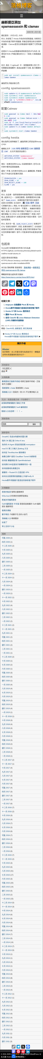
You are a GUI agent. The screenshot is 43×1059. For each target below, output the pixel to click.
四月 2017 (6, 792)
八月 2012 (6, 1006)
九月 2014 (6, 915)
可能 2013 (6, 974)
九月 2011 (6, 1033)
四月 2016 (6, 839)
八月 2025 (6, 558)
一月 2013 (6, 990)
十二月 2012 (7, 994)
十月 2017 (6, 768)
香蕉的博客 (6, 510)
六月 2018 (6, 736)
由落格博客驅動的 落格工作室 (13, 403)
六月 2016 (6, 831)
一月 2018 (6, 756)
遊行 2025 (6, 562)
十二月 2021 (7, 625)
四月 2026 (6, 542)
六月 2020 (6, 669)
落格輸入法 (6, 518)
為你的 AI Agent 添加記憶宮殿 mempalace (18, 445)
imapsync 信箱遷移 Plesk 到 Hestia (19, 305)
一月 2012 (6, 1029)
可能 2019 (6, 700)
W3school (6, 496)
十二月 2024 (7, 574)
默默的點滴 (6, 492)
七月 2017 (6, 780)
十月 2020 (6, 661)
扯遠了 (4, 522)
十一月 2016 (7, 811)
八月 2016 (6, 823)
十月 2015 (6, 863)
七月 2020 (6, 665)
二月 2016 (6, 847)
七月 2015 (6, 875)
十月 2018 (6, 720)
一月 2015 (6, 899)
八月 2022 (6, 609)
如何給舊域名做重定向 (11, 468)
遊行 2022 (6, 613)
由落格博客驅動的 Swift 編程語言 (14, 407)
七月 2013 (6, 966)
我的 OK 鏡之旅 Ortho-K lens (13, 441)
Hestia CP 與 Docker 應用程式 (17, 311)
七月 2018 (6, 732)
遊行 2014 (6, 934)
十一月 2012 (7, 998)
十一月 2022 (7, 597)
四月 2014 (6, 930)
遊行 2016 (6, 843)
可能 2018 (6, 740)
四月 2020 (6, 677)
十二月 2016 (7, 807)
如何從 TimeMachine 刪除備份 (14, 452)
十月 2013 (6, 954)
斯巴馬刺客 (27, 328)
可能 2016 (6, 835)
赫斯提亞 (18, 328)
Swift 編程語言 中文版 (10, 504)
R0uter (5, 349)
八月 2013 (6, 962)
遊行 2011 (6, 1041)
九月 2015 (6, 867)
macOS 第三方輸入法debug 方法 (15, 449)
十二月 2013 (7, 946)
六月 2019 (6, 696)
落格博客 (21, 5)
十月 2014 (6, 911)
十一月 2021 (7, 629)
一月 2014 (6, 942)
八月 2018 (6, 728)
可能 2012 (6, 1014)
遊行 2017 (6, 796)
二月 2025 (6, 566)
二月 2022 (6, 617)
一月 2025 (6, 570)
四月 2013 (6, 978)
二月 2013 (6, 986)
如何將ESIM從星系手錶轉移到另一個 (16, 464)
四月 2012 (6, 1018)
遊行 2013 (6, 982)
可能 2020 (6, 673)
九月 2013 (6, 958)
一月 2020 (6, 685)
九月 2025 (6, 554)
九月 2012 (6, 1002)
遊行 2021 (6, 645)
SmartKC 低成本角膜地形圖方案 (15, 437)
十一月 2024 (7, 578)
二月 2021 (6, 649)
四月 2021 (6, 641)
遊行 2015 (6, 891)
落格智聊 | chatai (8, 388)
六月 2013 (6, 970)
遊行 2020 (6, 681)
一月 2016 (6, 851)
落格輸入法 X (7, 392)
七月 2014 (6, 918)
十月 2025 (6, 550)
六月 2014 (6, 922)
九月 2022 (6, 605)
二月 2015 (6, 895)
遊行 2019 (6, 708)
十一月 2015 (7, 859)
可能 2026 (6, 538)
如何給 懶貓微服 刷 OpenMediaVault (16, 460)
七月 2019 (6, 693)
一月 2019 (6, 712)
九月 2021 (6, 633)
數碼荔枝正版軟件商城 (11, 381)
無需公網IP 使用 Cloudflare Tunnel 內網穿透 (19, 456)
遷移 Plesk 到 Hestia (13, 314)
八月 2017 (6, 776)
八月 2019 (6, 689)
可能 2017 (6, 788)
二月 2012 (6, 1026)
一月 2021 (6, 653)
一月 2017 (6, 804)
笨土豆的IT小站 (8, 526)
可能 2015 (6, 883)
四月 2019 (6, 704)
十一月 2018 (7, 716)
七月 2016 (6, 827)
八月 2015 (6, 871)
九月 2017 (6, 772)
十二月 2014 (7, 903)
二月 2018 (6, 752)
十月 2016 (6, 815)
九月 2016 (6, 819)
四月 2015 (6, 887)
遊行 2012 (6, 1022)
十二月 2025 (7, 546)
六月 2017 (6, 784)
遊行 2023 (6, 589)
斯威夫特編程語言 (9, 500)
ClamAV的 (10, 328)
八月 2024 (6, 582)
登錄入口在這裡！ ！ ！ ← (12, 411)
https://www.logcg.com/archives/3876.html (17, 277)
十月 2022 (6, 601)
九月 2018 (6, 724)
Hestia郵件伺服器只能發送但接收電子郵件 (22, 308)
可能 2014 (6, 926)
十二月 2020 (7, 657)
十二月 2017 (7, 760)
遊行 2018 (6, 748)
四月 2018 (6, 744)
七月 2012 (6, 1010)
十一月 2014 (7, 907)
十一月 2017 (7, 764)
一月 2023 (6, 593)
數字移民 (5, 514)
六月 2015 (6, 879)
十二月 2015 (7, 855)
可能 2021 (6, 637)
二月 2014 (6, 938)
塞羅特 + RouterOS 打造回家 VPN (15, 472)
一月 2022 (6, 621)
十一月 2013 (7, 950)
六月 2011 (6, 1037)
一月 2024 (6, 585)
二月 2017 (6, 800)
